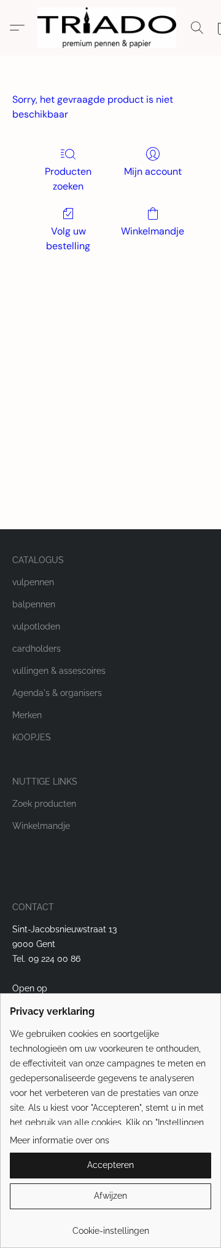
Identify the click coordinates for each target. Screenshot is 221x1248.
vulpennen (33, 582)
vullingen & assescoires (59, 671)
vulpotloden (36, 626)
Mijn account (153, 171)
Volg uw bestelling (68, 238)
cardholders (36, 649)
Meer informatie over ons (59, 1140)
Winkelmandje (152, 231)
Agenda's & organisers (57, 693)
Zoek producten (44, 804)
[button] (110, 27)
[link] (110, 1226)
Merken (27, 715)
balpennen (33, 604)
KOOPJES (31, 737)
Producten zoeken (68, 179)
